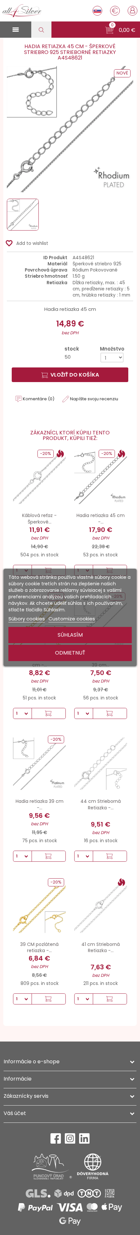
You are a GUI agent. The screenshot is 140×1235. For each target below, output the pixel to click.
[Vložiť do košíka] (48, 713)
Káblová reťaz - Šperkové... (39, 518)
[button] (120, 30)
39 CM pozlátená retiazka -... (39, 947)
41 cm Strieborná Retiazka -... (100, 947)
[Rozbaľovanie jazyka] (97, 11)
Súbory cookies (26, 618)
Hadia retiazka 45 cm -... (101, 518)
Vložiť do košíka (74, 374)
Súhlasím (70, 635)
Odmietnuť (70, 653)
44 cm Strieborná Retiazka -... (100, 804)
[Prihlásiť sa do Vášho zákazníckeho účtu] (132, 10)
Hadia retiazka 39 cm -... (39, 804)
